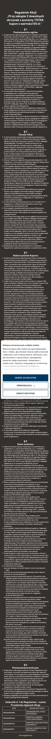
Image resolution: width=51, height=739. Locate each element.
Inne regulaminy (25, 735)
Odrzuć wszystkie (25, 393)
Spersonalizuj (24, 386)
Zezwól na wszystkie (25, 378)
